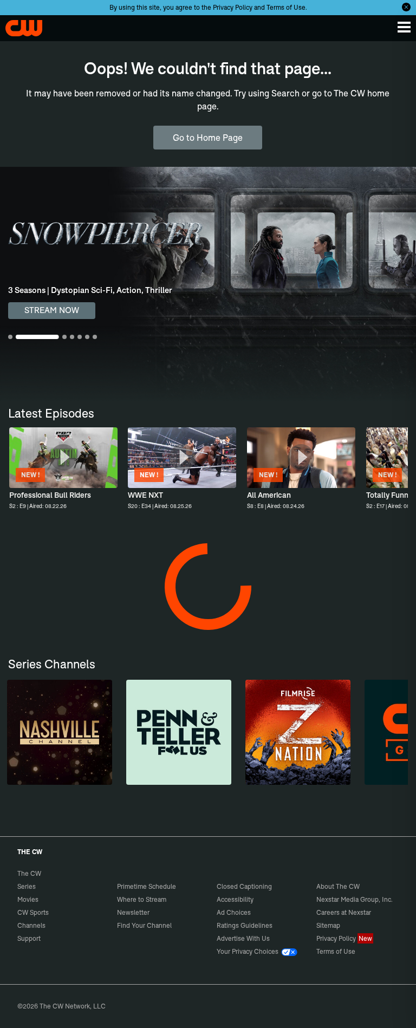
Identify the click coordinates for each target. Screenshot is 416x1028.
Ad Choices (234, 912)
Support (29, 938)
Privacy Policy (232, 7)
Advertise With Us (243, 938)
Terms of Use (286, 7)
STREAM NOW (51, 310)
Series (26, 886)
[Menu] (404, 27)
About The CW (338, 886)
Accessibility (235, 899)
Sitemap (328, 925)
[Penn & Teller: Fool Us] (179, 732)
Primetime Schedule (146, 886)
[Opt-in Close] (406, 7)
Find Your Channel (144, 925)
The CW (18, 25)
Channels (31, 925)
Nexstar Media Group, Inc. (354, 899)
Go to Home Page (208, 137)
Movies (27, 899)
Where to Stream (141, 899)
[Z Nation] (298, 732)
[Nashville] (59, 732)
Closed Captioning (244, 886)
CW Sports (33, 912)
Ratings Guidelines (244, 925)
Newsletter (133, 912)
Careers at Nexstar (343, 912)
